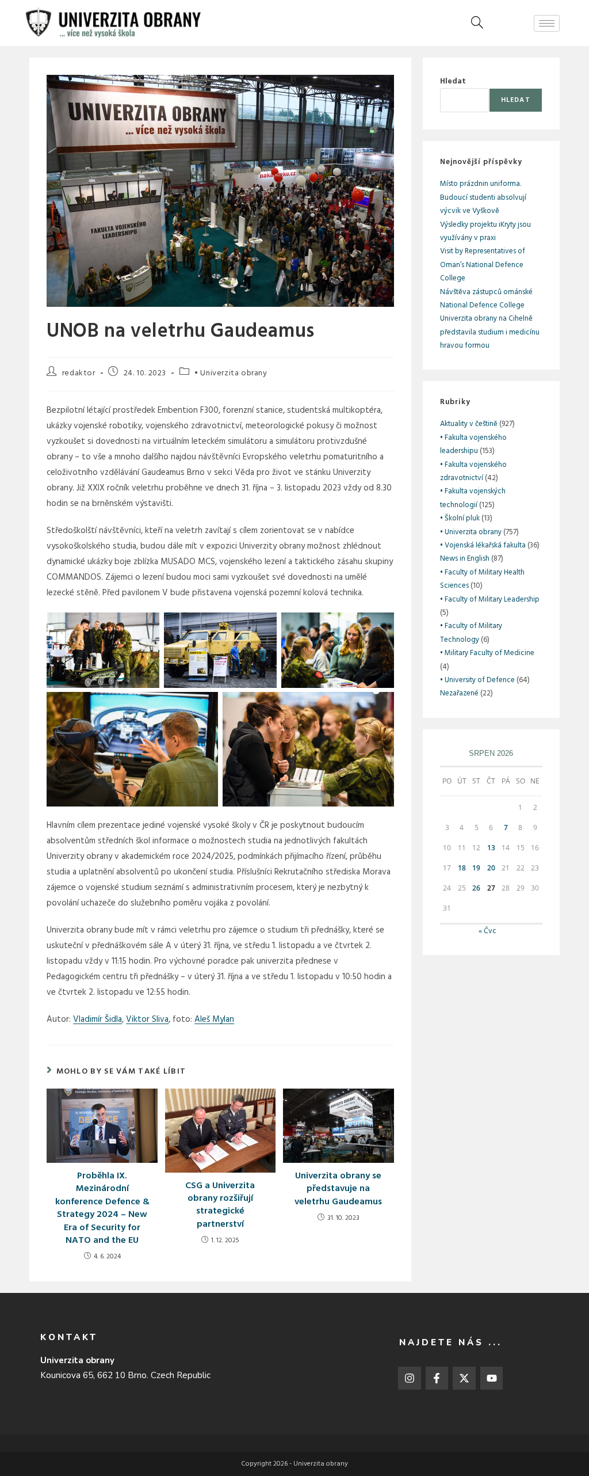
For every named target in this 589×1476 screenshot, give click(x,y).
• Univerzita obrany (230, 373)
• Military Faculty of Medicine (487, 653)
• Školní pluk (460, 518)
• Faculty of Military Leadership (490, 600)
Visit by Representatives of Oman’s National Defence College (482, 264)
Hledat (453, 81)
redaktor (78, 373)
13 (491, 848)
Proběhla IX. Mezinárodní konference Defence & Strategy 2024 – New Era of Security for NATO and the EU (102, 1208)
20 (491, 868)
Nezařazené (459, 693)
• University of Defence (477, 680)
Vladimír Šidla (97, 1019)
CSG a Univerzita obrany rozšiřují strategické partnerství (220, 1205)
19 (476, 868)
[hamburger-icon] (547, 23)
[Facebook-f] (437, 1378)
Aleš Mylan (214, 1019)
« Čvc (487, 931)
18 (462, 868)
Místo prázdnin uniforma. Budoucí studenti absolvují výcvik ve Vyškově (483, 197)
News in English (464, 559)
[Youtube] (491, 1378)
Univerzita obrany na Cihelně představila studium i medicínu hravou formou (490, 332)
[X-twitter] (464, 1378)
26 (476, 888)
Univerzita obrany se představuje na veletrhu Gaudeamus (338, 1189)
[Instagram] (409, 1378)
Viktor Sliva (147, 1019)
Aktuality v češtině (469, 424)
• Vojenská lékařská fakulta (483, 545)
